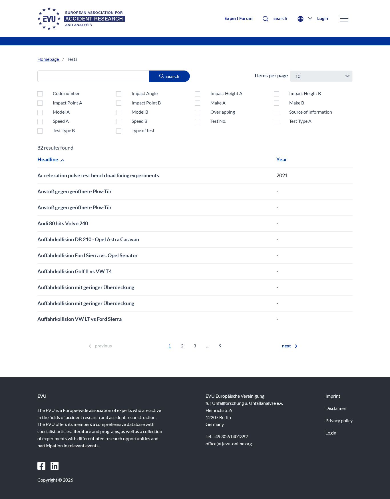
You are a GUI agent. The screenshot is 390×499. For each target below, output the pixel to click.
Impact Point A (67, 102)
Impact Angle (145, 93)
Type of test (143, 130)
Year (282, 159)
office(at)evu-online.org (229, 443)
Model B (140, 111)
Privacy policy (339, 420)
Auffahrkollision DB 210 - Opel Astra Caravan (88, 239)
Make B (296, 102)
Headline (48, 159)
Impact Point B (146, 102)
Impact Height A (226, 93)
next (286, 345)
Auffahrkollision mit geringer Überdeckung (85, 287)
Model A (61, 111)
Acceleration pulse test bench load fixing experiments (98, 175)
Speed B (139, 121)
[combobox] (321, 76)
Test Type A (300, 121)
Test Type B (64, 130)
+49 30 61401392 (230, 436)
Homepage (48, 59)
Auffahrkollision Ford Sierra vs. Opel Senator (87, 255)
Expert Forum (238, 18)
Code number (66, 93)
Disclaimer (335, 408)
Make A (218, 102)
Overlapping (222, 111)
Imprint (332, 396)
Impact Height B (305, 93)
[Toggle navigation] (344, 18)
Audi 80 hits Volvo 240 (62, 223)
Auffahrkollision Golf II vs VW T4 (74, 271)
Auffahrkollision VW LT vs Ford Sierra (79, 319)
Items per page (271, 75)
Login (322, 18)
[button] (275, 18)
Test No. (218, 121)
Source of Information (310, 111)
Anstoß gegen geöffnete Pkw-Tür (74, 191)
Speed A (61, 121)
